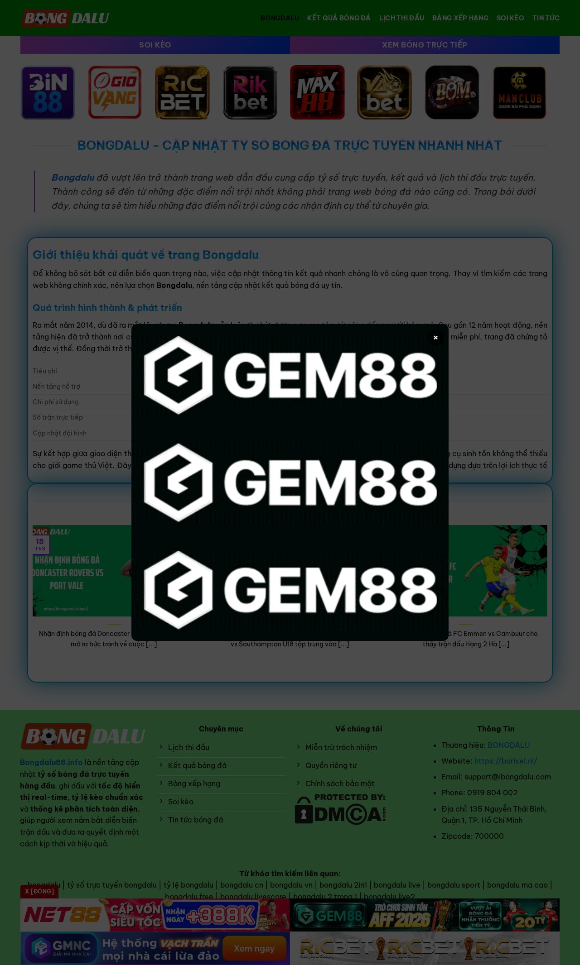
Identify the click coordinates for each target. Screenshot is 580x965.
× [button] (435, 337)
